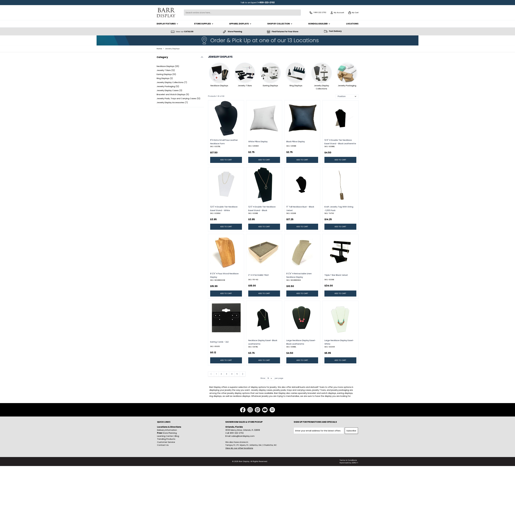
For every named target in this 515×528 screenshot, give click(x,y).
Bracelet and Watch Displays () (173, 94)
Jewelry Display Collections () (172, 82)
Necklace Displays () (168, 66)
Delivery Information (167, 430)
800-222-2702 (237, 433)
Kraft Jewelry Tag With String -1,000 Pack (338, 208)
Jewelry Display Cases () (169, 90)
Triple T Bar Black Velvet (336, 275)
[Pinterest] (257, 409)
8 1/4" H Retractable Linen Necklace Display (299, 275)
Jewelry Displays (172, 48)
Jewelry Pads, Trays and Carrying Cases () (178, 98)
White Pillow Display (258, 141)
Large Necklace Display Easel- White (339, 342)
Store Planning (167, 433)
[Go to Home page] (166, 12)
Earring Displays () (166, 74)
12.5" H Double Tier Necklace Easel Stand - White (224, 208)
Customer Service (166, 442)
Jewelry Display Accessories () (172, 102)
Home (159, 48)
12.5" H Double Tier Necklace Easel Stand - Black (262, 208)
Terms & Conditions (348, 460)
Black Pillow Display (295, 141)
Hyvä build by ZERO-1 (349, 462)
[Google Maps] (272, 409)
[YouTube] (265, 409)
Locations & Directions (169, 426)
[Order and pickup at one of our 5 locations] (257, 40)
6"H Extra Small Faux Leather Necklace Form (224, 142)
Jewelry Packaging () (168, 86)
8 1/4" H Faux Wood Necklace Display (224, 275)
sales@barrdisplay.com (243, 436)
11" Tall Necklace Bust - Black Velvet (300, 208)
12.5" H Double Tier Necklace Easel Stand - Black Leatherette (340, 142)
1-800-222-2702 (266, 2)
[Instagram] (250, 409)
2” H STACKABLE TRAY (258, 275)
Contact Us (163, 445)
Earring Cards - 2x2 (219, 341)
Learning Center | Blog (168, 436)
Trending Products (166, 439)
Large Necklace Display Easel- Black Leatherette (301, 342)
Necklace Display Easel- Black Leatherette (262, 342)
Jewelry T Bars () (166, 70)
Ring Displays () (166, 78)
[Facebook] (242, 409)
